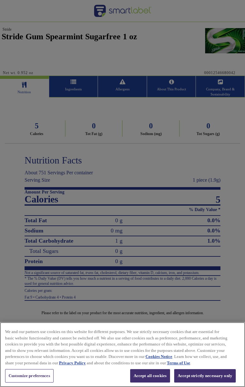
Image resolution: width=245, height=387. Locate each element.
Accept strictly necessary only (205, 375)
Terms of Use (178, 362)
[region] (122, 354)
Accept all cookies (150, 375)
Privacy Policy (72, 362)
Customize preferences (29, 375)
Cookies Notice (158, 356)
